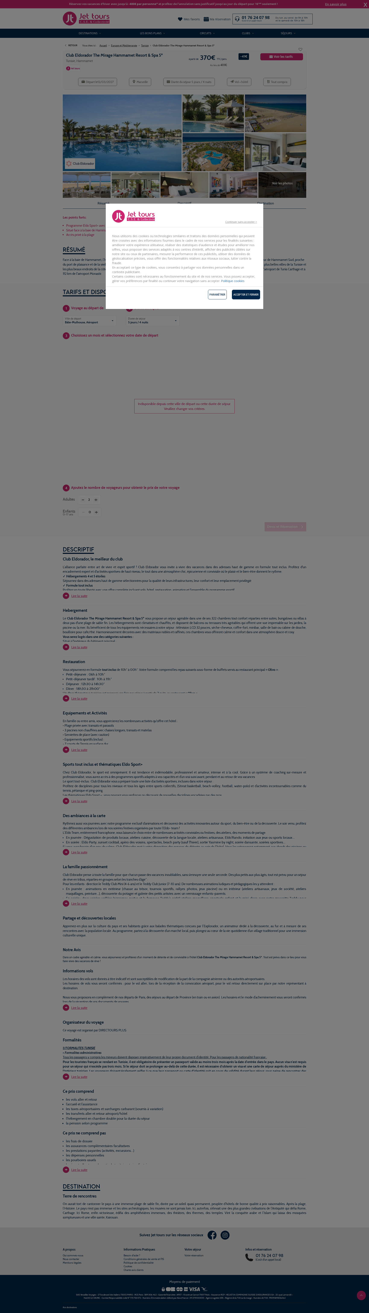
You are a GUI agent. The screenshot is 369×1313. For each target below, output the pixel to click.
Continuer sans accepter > (241, 222)
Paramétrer (217, 294)
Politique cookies (233, 281)
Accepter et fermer (246, 294)
